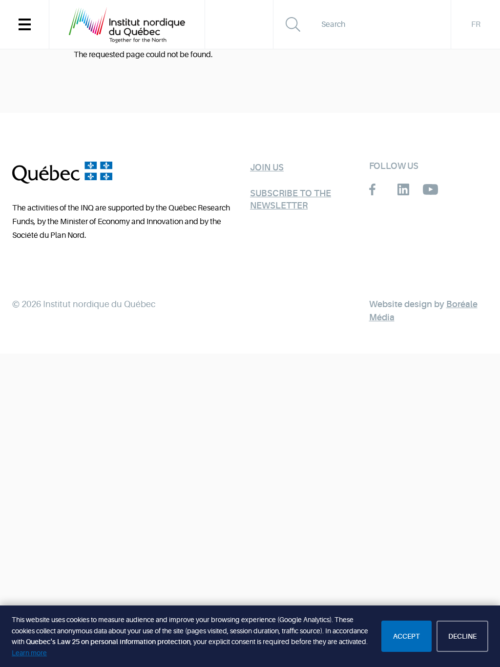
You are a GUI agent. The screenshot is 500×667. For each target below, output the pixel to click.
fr (475, 24)
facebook (376, 189)
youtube (430, 189)
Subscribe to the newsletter (290, 199)
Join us (267, 167)
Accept (406, 636)
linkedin (403, 189)
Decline (462, 636)
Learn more (29, 653)
